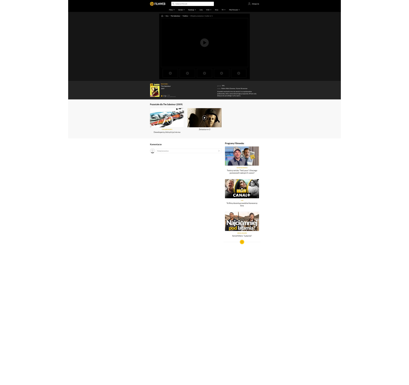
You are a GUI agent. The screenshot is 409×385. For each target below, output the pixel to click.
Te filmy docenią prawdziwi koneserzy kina (242, 204)
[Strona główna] (162, 16)
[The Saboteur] (154, 90)
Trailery (185, 16)
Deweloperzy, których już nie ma (167, 132)
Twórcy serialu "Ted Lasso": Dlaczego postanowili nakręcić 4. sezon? (242, 171)
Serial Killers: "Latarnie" (242, 236)
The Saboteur (175, 16)
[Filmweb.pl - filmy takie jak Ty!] (157, 4)
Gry (167, 16)
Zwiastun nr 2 (204, 129)
